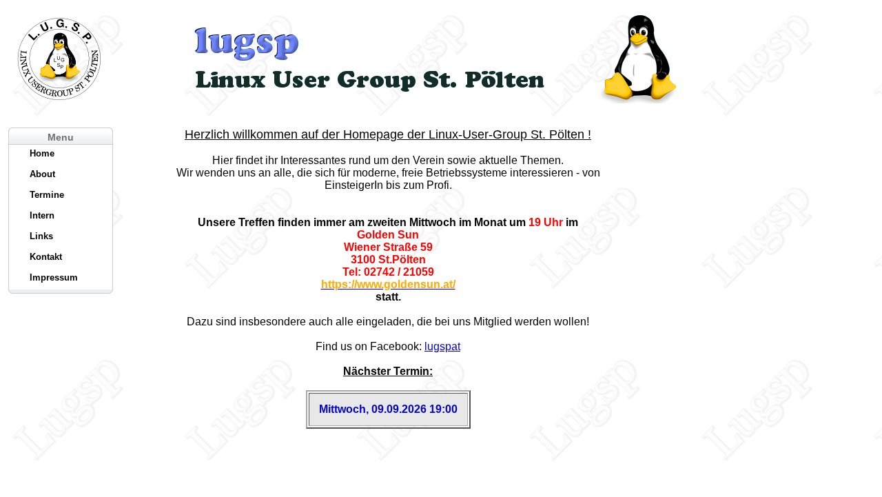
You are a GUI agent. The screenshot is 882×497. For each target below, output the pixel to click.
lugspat (442, 346)
